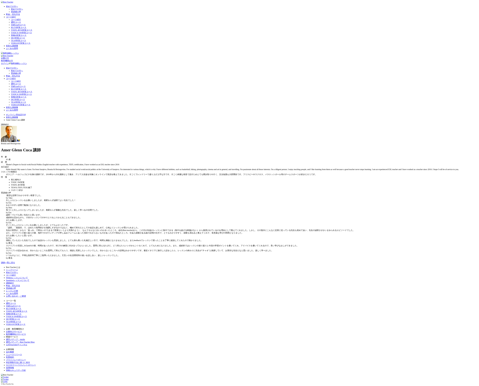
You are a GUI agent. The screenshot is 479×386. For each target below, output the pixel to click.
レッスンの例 (12, 291)
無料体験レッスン (11, 53)
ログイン (5, 63)
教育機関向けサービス (16, 334)
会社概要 (10, 352)
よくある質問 (12, 48)
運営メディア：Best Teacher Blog (20, 342)
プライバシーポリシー (16, 360)
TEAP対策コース (18, 40)
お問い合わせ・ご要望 (16, 296)
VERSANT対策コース (20, 43)
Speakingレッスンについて (17, 280)
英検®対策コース (13, 314)
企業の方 (5, 58)
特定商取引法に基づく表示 (18, 362)
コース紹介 (11, 17)
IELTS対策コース (18, 27)
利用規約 (10, 357)
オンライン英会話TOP (16, 115)
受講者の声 (16, 12)
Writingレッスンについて (17, 278)
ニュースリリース (14, 355)
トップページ (12, 270)
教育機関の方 (7, 61)
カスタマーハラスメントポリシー (21, 365)
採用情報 (10, 368)
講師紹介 (10, 283)
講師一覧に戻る (8, 263)
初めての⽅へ (12, 272)
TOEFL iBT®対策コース (16, 311)
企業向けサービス (14, 332)
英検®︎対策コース (18, 35)
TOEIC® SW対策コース (21, 33)
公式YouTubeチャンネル (16, 345)
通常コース (16, 22)
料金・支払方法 (13, 14)
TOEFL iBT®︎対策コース (21, 30)
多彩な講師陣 (12, 46)
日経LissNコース (18, 25)
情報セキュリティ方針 (16, 370)
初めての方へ (12, 6)
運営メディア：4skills (15, 339)
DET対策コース (18, 38)
